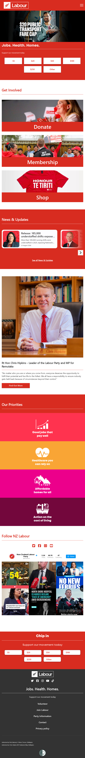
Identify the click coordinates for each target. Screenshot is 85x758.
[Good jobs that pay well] (42, 427)
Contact (42, 722)
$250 (32, 69)
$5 (14, 60)
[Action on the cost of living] (42, 511)
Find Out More (16, 385)
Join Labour (42, 709)
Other (52, 69)
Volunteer (42, 703)
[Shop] (42, 186)
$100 (72, 60)
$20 (32, 60)
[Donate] (42, 115)
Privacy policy (42, 728)
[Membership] (42, 151)
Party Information (42, 716)
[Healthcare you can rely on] (42, 455)
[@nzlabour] (12, 556)
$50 (52, 60)
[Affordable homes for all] (42, 483)
